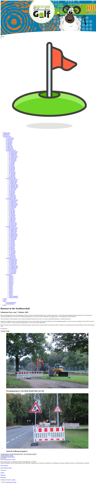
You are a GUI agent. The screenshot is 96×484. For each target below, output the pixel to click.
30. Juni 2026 (9, 141)
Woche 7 (11, 287)
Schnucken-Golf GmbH (11, 482)
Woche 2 (11, 293)
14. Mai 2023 (12, 213)
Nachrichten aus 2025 (11, 150)
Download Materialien (11, 302)
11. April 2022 (12, 253)
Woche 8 (11, 286)
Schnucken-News (7, 136)
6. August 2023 (12, 207)
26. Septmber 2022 (13, 234)
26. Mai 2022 (12, 248)
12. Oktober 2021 (13, 263)
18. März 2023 (12, 219)
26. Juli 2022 (12, 240)
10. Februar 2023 (13, 225)
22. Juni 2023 (12, 210)
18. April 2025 (12, 173)
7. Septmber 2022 (13, 236)
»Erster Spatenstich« (13, 296)
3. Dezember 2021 (13, 259)
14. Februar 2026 (10, 149)
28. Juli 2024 (12, 191)
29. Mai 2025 (12, 167)
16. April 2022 (12, 251)
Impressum (3, 475)
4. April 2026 (9, 145)
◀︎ (3, 331)
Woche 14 (11, 278)
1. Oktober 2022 (12, 232)
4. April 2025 (12, 176)
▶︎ (7, 331)
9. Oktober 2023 (12, 202)
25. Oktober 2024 (13, 181)
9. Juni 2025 (11, 165)
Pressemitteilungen (10, 303)
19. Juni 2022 (12, 244)
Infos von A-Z (6, 135)
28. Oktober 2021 (13, 260)
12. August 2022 (12, 239)
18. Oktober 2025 (13, 154)
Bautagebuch (9, 274)
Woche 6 (11, 288)
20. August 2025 (12, 159)
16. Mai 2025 (12, 169)
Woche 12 (11, 281)
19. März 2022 (12, 255)
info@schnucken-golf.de (6, 467)
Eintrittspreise (6, 134)
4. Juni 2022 (11, 246)
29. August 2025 (12, 158)
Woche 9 (11, 284)
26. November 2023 (13, 200)
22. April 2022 (12, 250)
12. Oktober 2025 (13, 155)
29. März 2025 (12, 177)
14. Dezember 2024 (13, 179)
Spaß (4, 300)
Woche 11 (11, 282)
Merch (4, 305)
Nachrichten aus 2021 (11, 258)
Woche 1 (11, 295)
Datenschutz (3, 477)
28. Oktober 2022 (13, 229)
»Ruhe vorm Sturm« (13, 297)
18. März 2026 (9, 148)
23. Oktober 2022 (13, 230)
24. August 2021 (12, 270)
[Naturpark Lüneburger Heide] (8, 456)
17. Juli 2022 (12, 241)
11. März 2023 (12, 220)
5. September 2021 (13, 268)
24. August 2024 (12, 188)
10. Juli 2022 (12, 243)
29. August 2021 (12, 269)
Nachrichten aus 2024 (11, 178)
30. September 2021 (13, 265)
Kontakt (5, 298)
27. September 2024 (13, 184)
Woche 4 (11, 291)
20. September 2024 (13, 186)
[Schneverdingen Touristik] (7, 455)
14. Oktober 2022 (13, 231)
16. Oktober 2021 (13, 262)
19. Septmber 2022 (13, 235)
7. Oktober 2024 (12, 183)
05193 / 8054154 (4, 465)
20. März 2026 (9, 146)
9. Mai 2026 (9, 144)
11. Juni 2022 (12, 245)
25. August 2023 (12, 206)
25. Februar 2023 (13, 222)
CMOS (13, 479)
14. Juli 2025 (12, 163)
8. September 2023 (13, 205)
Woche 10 (11, 283)
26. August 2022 (12, 238)
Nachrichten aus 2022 (11, 226)
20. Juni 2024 (12, 192)
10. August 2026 (10, 139)
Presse (4, 301)
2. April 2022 (12, 254)
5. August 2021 (12, 273)
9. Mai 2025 (11, 170)
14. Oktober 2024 (13, 182)
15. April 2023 (12, 215)
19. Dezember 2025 (13, 151)
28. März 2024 (12, 194)
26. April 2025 (12, 172)
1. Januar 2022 (12, 257)
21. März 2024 (12, 196)
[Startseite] (49, 131)
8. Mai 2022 (11, 249)
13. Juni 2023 (12, 211)
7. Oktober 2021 (12, 264)
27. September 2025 (13, 157)
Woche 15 (11, 276)
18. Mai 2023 (12, 212)
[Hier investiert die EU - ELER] (8, 459)
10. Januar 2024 (12, 197)
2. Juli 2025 (11, 164)
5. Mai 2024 (11, 193)
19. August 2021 (12, 272)
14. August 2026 (10, 138)
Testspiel (11, 277)
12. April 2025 (12, 174)
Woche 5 (11, 289)
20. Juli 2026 (9, 140)
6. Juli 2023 (11, 208)
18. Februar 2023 (13, 224)
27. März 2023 (12, 217)
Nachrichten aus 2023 (11, 198)
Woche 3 (11, 292)
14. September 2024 (13, 187)
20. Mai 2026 (9, 143)
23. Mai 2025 (12, 168)
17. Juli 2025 (12, 162)
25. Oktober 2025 (13, 153)
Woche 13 (11, 279)
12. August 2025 (12, 160)
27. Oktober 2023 (13, 201)
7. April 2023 (12, 216)
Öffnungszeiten (6, 132)
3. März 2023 (12, 221)
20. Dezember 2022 (13, 227)
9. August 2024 (12, 189)
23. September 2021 (13, 267)
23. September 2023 (13, 203)
